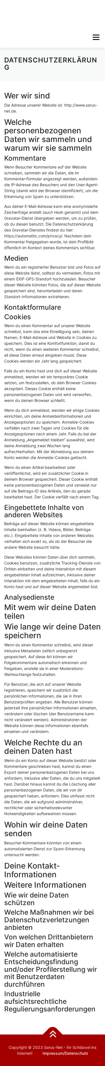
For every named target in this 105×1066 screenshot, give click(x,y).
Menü (96, 37)
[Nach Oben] (52, 1035)
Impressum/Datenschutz (65, 1053)
